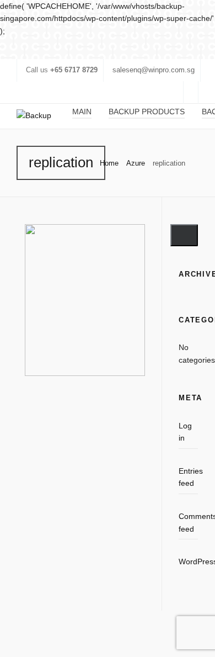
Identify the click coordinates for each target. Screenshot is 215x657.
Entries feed (188, 477)
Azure (135, 163)
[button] (184, 235)
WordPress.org (188, 561)
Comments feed (188, 522)
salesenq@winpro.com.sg (153, 70)
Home (109, 163)
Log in (185, 431)
